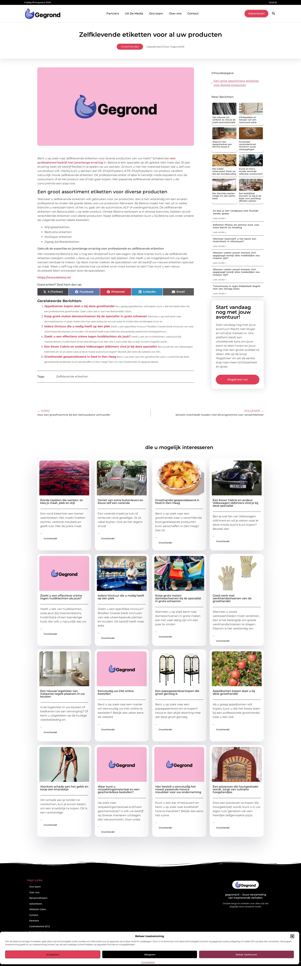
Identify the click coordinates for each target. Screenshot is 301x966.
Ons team (156, 13)
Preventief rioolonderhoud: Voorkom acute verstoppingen (247, 146)
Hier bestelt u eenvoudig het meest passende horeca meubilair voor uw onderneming (178, 789)
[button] (292, 936)
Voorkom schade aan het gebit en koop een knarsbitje (64, 788)
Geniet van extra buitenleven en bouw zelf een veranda (120, 501)
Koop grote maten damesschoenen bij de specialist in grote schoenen (95, 316)
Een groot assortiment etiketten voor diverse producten (236, 83)
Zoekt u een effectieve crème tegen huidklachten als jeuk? (87, 336)
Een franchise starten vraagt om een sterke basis (223, 196)
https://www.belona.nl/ (54, 277)
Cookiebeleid (148, 962)
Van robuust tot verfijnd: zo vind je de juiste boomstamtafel (223, 120)
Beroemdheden (38, 898)
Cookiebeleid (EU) (39, 926)
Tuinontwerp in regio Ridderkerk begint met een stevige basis (236, 287)
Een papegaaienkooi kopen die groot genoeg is (177, 692)
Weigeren (149, 954)
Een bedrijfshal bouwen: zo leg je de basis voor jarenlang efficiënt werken (250, 197)
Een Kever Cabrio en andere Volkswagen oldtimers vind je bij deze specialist (100, 346)
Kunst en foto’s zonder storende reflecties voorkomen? (251, 171)
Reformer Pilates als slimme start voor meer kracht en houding (236, 226)
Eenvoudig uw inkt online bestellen (116, 692)
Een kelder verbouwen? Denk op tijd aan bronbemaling (224, 171)
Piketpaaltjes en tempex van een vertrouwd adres (248, 120)
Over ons (175, 13)
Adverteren (35, 903)
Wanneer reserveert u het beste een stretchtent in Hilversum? (234, 240)
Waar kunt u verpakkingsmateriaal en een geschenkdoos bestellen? (119, 789)
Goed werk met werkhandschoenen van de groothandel (232, 598)
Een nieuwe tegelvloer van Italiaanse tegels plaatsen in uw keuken (62, 693)
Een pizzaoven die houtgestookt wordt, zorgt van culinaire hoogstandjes (235, 789)
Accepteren (52, 954)
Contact (193, 13)
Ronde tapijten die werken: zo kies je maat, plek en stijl (61, 501)
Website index (37, 909)
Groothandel (130, 46)
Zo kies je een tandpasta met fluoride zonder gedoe (235, 212)
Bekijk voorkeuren (246, 954)
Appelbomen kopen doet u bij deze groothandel (79, 306)
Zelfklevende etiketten (72, 376)
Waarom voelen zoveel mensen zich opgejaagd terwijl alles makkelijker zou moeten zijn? (236, 255)
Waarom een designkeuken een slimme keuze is (222, 144)
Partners (112, 13)
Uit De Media (134, 13)
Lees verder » (219, 218)
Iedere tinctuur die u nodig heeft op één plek (77, 326)
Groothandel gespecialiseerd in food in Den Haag (80, 356)
